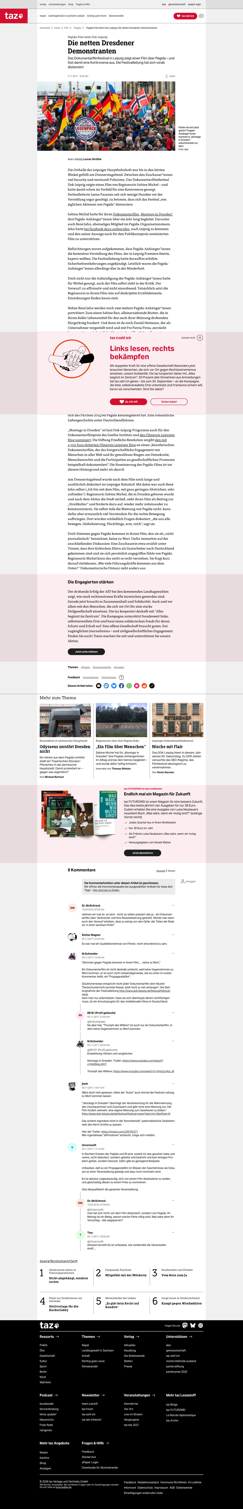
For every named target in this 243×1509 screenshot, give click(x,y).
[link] (44, 16)
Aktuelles (129, 1345)
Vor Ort (128, 1409)
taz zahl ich (173, 1356)
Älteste (171, 870)
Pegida (77, 28)
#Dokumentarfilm (102, 667)
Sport (43, 1366)
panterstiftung (175, 1366)
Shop (43, 1463)
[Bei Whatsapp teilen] (129, 685)
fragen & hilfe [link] (83, 4)
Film (66, 28)
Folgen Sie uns (172, 1325)
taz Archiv (172, 1420)
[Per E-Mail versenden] (98, 685)
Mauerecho (47, 1419)
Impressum (161, 1487)
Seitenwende (184, 1487)
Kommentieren (91, 677)
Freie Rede (46, 1425)
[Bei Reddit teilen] (144, 685)
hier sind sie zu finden (106, 890)
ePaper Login (90, 1462)
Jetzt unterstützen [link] (86, 651)
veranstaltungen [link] (57, 4)
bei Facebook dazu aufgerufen (106, 229)
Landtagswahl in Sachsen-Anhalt (98, 1353)
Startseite (45, 28)
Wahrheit (45, 1382)
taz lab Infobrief (91, 1419)
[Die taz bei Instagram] (200, 1327)
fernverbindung (49, 1409)
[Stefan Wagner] (72, 937)
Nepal (85, 1345)
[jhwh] (72, 1086)
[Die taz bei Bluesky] (193, 1327)
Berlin (43, 1371)
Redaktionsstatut (149, 1482)
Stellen (128, 1361)
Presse (128, 1366)
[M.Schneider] (72, 955)
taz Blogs (172, 1404)
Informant (130, 1487)
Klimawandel (90, 1366)
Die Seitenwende (134, 1356)
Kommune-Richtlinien (174, 1482)
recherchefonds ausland (181, 1361)
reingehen (46, 1430)
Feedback (88, 1451)
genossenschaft (176, 1350)
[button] (201, 16)
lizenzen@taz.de (63, 1487)
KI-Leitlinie (194, 1482)
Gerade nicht (188, 337)
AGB (172, 1487)
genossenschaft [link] (176, 4)
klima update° (48, 1414)
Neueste (160, 870)
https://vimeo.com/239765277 (119, 1131)
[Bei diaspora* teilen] (136, 685)
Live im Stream (133, 1414)
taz (50, 1325)
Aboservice (89, 1457)
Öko (42, 1350)
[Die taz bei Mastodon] (185, 1327)
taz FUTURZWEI (175, 1410)
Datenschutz (146, 1487)
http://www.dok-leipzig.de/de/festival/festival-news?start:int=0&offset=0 (126, 1114)
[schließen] (200, 337)
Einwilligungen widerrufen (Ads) (143, 1493)
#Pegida (85, 667)
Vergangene (131, 1419)
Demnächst (131, 1403)
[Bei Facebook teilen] (121, 685)
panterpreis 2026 (176, 1371)
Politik (43, 1345)
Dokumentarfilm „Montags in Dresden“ (143, 214)
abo (168, 1345)
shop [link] (70, 4)
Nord (43, 1377)
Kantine (44, 1458)
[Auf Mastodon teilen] (106, 685)
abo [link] (164, 4)
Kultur (57, 28)
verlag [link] (43, 4)
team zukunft (90, 1403)
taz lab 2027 (131, 1425)
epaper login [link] (194, 4)
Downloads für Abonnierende (100, 1467)
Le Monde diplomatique (181, 1415)
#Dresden (119, 667)
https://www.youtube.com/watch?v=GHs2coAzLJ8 (143, 1071)
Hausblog (130, 1350)
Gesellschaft (47, 1356)
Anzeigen (45, 1468)
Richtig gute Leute (93, 1361)
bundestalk (46, 1403)
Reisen (44, 1452)
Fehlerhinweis (108, 677)
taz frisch (87, 1409)
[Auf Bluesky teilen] (114, 685)
